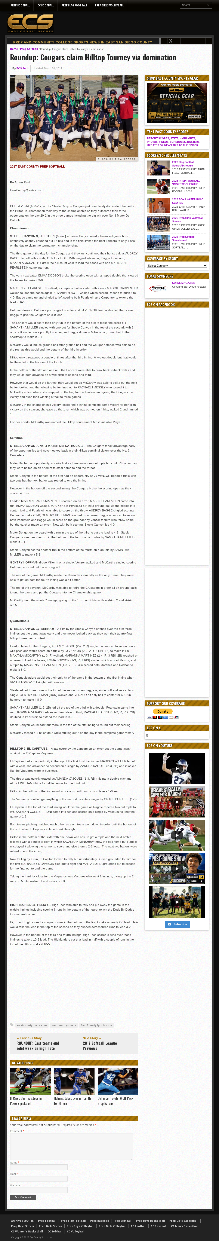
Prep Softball (29, 49)
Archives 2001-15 (22, 1221)
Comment (17, 1131)
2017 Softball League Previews (100, 1045)
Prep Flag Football (74, 5)
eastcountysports (64, 1025)
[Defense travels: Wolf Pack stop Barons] (118, 1093)
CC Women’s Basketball (27, 1231)
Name (14, 1162)
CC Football (46, 5)
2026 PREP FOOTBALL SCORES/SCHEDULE (186, 182)
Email (14, 1174)
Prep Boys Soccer (22, 1226)
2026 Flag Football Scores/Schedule (183, 164)
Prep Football (20, 5)
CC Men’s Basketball (184, 1226)
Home (14, 49)
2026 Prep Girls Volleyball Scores (187, 220)
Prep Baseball (99, 1221)
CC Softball (54, 1231)
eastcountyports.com (32, 1025)
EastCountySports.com (96, 1025)
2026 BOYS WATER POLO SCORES (187, 201)
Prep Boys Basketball (150, 1221)
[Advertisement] (134, 23)
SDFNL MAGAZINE (183, 282)
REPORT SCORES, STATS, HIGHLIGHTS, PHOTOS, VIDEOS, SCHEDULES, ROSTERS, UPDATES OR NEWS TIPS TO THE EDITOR (173, 142)
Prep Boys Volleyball (80, 1226)
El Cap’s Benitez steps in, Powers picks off (26, 1101)
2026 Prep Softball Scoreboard (183, 238)
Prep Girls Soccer (50, 1226)
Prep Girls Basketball (183, 1221)
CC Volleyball (75, 1231)
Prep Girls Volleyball (109, 5)
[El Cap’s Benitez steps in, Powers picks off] (30, 1093)
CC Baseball (159, 1226)
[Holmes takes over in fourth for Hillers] (74, 1093)
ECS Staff (22, 68)
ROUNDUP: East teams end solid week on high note (37, 1045)
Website (15, 1185)
